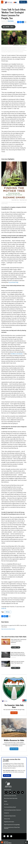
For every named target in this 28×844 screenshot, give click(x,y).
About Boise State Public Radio (10, 798)
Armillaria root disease (17, 354)
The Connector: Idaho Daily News (14, 706)
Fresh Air (3, 608)
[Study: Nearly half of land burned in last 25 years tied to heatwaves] (5, 642)
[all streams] (26, 842)
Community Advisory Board (10, 807)
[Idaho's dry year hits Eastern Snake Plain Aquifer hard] (5, 664)
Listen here (14, 712)
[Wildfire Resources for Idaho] (14, 727)
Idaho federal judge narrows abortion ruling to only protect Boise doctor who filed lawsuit (18, 654)
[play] (2, 842)
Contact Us (6, 813)
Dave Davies (11, 21)
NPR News (8, 612)
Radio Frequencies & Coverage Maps (12, 824)
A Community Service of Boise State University (12, 828)
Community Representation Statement (12, 810)
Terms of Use (7, 818)
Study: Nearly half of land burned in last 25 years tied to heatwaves (18, 641)
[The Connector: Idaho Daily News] (14, 689)
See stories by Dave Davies (8, 629)
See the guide (14, 749)
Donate (24, 2)
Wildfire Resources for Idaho (14, 740)
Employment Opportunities (10, 815)
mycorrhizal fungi (13, 282)
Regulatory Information (9, 821)
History (5, 801)
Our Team (6, 804)
